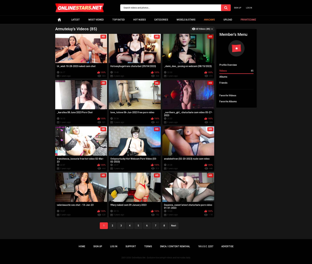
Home (59, 20)
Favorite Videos (227, 95)
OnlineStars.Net (138, 258)
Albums (223, 76)
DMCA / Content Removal (175, 246)
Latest (75, 19)
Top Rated (118, 19)
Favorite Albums (228, 101)
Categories (161, 19)
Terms (148, 246)
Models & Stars (186, 19)
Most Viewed (96, 19)
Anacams (209, 19)
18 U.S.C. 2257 (205, 246)
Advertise (227, 246)
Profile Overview (228, 65)
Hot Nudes (139, 19)
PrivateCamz (248, 19)
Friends (223, 82)
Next (173, 225)
